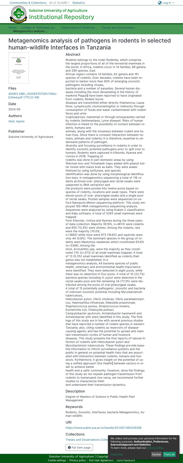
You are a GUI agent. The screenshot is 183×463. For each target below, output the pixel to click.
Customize (116, 454)
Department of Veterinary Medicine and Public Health (79, 27)
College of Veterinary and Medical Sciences (39, 27)
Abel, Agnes (16, 121)
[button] (160, 2)
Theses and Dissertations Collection (119, 27)
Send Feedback (126, 460)
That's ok (169, 454)
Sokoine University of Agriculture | (73, 456)
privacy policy (155, 447)
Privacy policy (77, 460)
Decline (156, 454)
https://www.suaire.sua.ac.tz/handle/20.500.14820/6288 (104, 427)
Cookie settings (57, 460)
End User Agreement (101, 460)
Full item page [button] (81, 447)
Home (13, 27)
